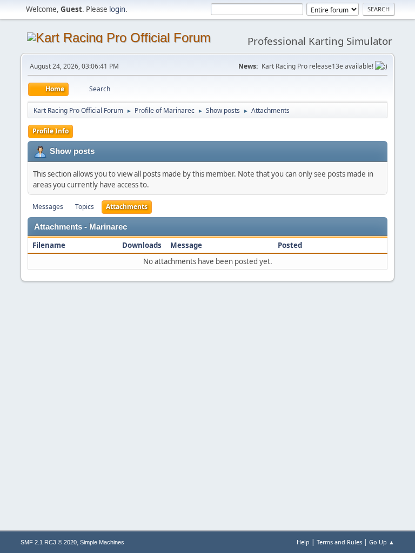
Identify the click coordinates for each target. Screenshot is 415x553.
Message (186, 245)
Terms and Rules (339, 542)
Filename (49, 245)
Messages (47, 206)
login (117, 9)
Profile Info (50, 131)
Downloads (142, 245)
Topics (84, 206)
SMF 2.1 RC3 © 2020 (49, 542)
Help (303, 542)
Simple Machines (102, 542)
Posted (290, 245)
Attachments (127, 206)
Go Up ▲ (381, 542)
